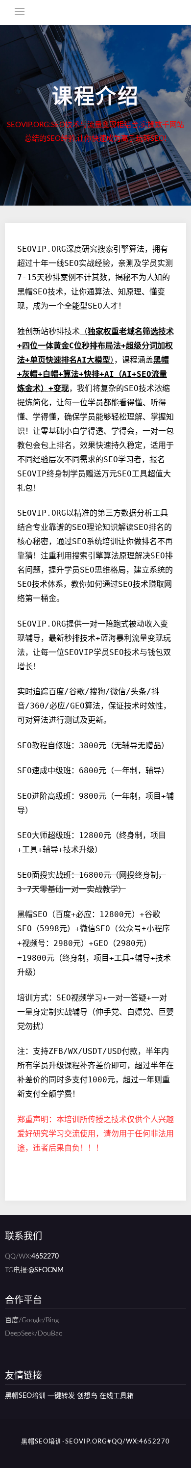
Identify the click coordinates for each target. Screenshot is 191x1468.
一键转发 (61, 1395)
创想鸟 (87, 1395)
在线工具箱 (116, 1395)
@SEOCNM (46, 1270)
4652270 (45, 1256)
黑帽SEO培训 (25, 1395)
